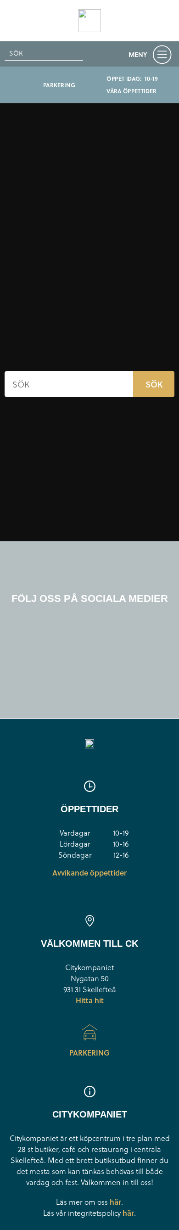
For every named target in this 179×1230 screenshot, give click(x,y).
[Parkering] (90, 1032)
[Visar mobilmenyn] (152, 56)
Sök (153, 384)
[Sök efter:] (44, 53)
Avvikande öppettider (89, 872)
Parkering (89, 1052)
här (115, 1201)
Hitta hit (90, 1000)
